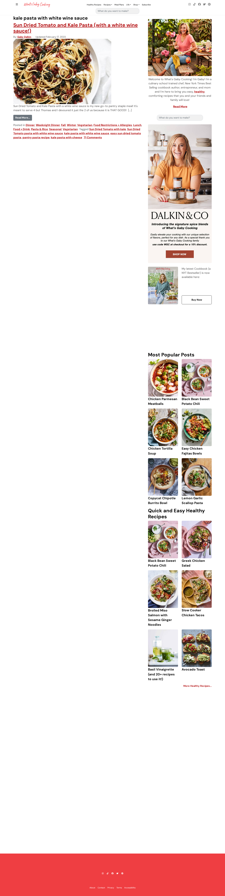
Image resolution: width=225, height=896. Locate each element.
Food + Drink (21, 129)
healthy (199, 92)
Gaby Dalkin (24, 36)
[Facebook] (199, 4)
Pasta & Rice (39, 129)
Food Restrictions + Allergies (113, 125)
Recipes (107, 4)
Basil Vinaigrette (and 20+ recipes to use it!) (161, 674)
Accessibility (130, 887)
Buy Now (196, 299)
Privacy (110, 887)
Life (127, 4)
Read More (180, 106)
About (92, 887)
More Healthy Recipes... (197, 686)
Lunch (137, 125)
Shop (135, 4)
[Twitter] (204, 4)
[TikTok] (194, 4)
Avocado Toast (193, 669)
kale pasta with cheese (66, 137)
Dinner (30, 125)
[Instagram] (189, 4)
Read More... (23, 117)
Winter (71, 125)
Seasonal (55, 129)
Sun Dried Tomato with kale (107, 129)
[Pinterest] (209, 4)
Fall (63, 125)
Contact (101, 887)
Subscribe (146, 4)
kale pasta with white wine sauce (86, 133)
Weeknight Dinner (48, 125)
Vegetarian (84, 125)
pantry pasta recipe (36, 137)
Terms (119, 887)
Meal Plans (119, 4)
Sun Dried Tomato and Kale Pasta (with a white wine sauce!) (75, 28)
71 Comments (93, 137)
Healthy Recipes (94, 4)
